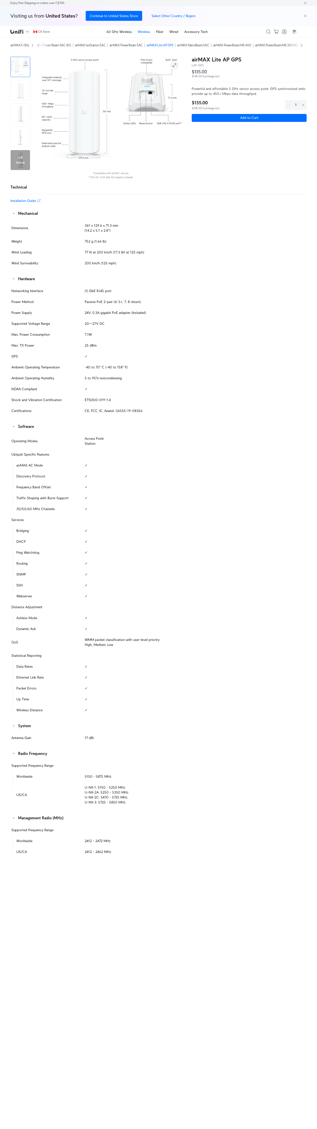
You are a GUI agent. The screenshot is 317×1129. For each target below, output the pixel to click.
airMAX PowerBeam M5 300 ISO (276, 45)
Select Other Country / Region (173, 16)
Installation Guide (23, 201)
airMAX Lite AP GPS (160, 45)
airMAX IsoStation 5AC (90, 45)
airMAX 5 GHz (19, 45)
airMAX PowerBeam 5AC (126, 45)
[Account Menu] (284, 32)
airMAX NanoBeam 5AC (193, 45)
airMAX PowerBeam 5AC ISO (51, 45)
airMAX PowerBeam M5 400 (232, 45)
